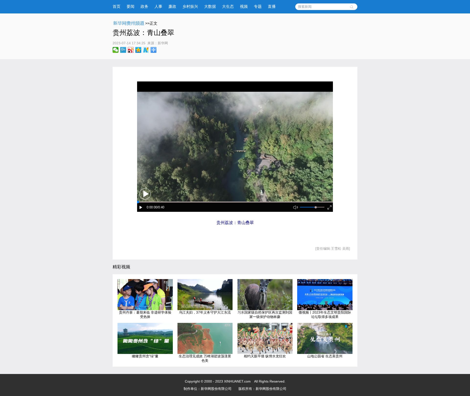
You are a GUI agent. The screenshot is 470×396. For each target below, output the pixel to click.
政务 (144, 6)
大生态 (228, 6)
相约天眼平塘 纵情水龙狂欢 (265, 356)
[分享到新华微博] (146, 50)
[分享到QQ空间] (138, 50)
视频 (244, 6)
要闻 (130, 6)
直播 (272, 6)
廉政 (172, 6)
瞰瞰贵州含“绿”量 (145, 356)
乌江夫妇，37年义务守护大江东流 (205, 312)
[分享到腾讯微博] (123, 50)
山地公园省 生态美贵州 (324, 356)
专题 (258, 6)
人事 (158, 6)
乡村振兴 (190, 6)
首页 (116, 6)
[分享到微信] (116, 50)
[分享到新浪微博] (131, 50)
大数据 (210, 6)
